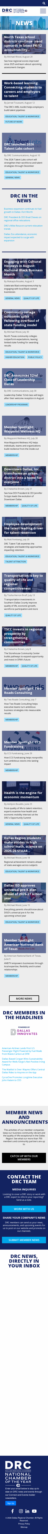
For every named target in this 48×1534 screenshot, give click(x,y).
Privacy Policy (24, 1523)
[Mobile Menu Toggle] (43, 11)
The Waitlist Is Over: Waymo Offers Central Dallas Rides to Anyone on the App (23, 1071)
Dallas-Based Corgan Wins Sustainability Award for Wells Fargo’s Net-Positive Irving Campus (23, 1061)
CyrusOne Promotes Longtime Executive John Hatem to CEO (22, 1079)
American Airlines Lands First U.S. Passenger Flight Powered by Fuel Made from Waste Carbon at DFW (22, 1051)
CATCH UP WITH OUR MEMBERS (24, 1157)
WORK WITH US (24, 1209)
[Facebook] (12, 1511)
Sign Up (10, 1503)
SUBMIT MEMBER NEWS (24, 1240)
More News (24, 998)
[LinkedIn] (27, 1511)
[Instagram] (21, 1511)
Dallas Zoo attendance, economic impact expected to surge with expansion (20, 237)
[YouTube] (34, 1511)
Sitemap (24, 1527)
